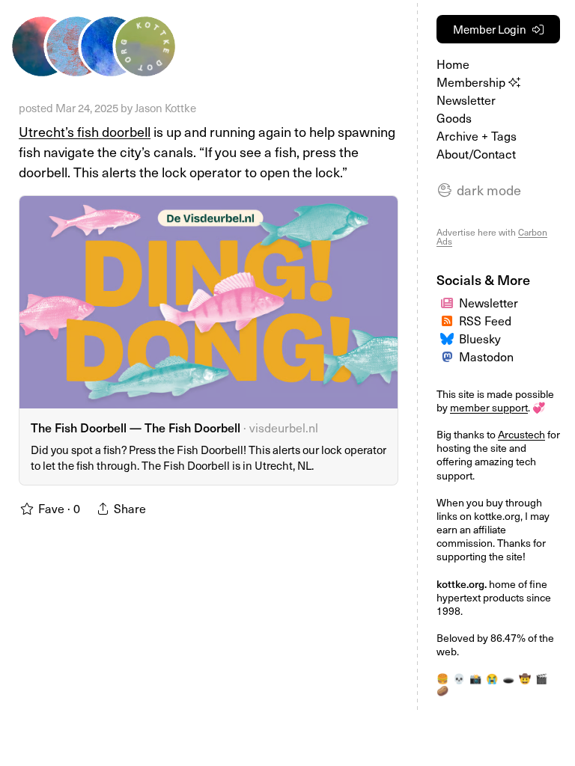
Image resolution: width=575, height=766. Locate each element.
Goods (454, 117)
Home (452, 64)
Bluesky (480, 338)
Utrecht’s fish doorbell (84, 131)
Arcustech (521, 434)
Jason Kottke (165, 107)
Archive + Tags (476, 135)
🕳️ (508, 678)
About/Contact (476, 153)
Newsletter (466, 99)
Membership (472, 82)
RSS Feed (485, 320)
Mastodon (486, 356)
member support (489, 407)
